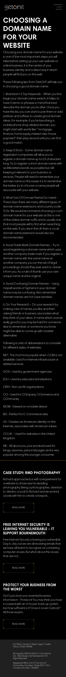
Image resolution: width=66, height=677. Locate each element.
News (34, 644)
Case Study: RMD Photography (31, 473)
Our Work (17, 644)
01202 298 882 (26, 647)
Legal (40, 644)
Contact (26, 644)
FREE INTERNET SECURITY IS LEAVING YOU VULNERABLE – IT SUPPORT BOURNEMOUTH (28, 529)
